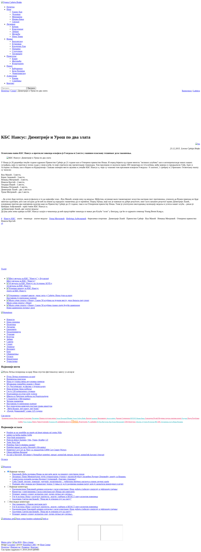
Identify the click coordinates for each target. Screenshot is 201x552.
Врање (10, 39)
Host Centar (45, 545)
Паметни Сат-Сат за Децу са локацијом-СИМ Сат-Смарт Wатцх (36, 450)
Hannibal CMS (29, 545)
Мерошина (17, 17)
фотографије (111, 418)
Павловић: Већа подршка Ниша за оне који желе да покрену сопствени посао (48, 474)
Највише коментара (18, 487)
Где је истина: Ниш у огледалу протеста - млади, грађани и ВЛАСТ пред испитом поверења (55, 496)
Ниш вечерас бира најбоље (19, 389)
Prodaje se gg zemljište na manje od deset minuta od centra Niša (34, 432)
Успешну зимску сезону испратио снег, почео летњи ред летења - (42, 494)
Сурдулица (17, 51)
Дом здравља (27, 422)
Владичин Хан (19, 46)
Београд (89, 418)
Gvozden (11, 545)
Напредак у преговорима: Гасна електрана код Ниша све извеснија (43, 491)
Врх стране (28, 542)
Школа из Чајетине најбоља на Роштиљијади (27, 396)
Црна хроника (13, 322)
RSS (19, 542)
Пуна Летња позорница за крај (21, 376)
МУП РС (133, 418)
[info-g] (44, 519)
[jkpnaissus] (6, 312)
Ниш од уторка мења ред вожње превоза (25, 381)
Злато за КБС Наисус (16, 291)
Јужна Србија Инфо (79, 418)
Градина (185, 418)
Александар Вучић (151, 418)
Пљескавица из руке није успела (22, 394)
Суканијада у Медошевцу (18, 399)
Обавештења (12, 354)
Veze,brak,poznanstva (16, 437)
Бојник (15, 26)
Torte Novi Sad (13, 442)
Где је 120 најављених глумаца (21, 391)
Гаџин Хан (17, 12)
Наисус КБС (9, 218)
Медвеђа (16, 34)
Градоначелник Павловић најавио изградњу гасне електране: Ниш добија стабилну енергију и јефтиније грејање (64, 489)
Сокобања (16, 81)
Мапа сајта (6, 542)
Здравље (10, 346)
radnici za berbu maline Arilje (19, 435)
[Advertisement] (100, 112)
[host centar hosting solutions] (27, 519)
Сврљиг (16, 22)
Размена (25, 547)
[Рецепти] (6, 467)
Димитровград (19, 73)
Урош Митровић (57, 218)
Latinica (196, 91)
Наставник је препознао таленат (22, 403)
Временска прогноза (16, 379)
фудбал (99, 422)
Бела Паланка (18, 71)
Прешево (16, 49)
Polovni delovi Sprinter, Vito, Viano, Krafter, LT (27, 440)
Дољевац (16, 14)
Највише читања (17, 471)
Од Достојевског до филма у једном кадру (26, 386)
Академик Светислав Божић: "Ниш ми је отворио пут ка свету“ (42, 499)
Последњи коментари (19, 502)
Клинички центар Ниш (10, 418)
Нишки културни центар (47, 418)
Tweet (3, 269)
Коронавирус (102, 418)
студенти (145, 422)
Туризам (10, 334)
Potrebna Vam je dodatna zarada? (21, 445)
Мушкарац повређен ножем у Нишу (23, 384)
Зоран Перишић (61, 418)
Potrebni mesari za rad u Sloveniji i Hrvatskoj (26, 447)
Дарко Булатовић (43, 422)
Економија (11, 329)
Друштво (11, 327)
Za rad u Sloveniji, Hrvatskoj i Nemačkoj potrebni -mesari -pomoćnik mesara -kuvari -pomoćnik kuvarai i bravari (55, 455)
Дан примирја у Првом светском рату (29, 504)
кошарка (95, 418)
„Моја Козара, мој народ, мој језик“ (23, 408)
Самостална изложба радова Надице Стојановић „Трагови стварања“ (44, 479)
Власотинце (17, 29)
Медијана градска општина (167, 418)
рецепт (179, 418)
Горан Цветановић (118, 422)
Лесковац (11, 24)
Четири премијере (15, 401)
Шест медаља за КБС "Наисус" (21, 281)
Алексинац (12, 76)
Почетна (10, 7)
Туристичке (12, 361)
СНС (159, 422)
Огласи (10, 356)
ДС (89, 422)
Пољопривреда (14, 332)
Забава (10, 339)
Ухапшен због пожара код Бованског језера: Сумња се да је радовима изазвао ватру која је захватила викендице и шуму (67, 484)
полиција (21, 418)
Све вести (5, 416)
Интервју (11, 349)
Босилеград (17, 41)
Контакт (10, 83)
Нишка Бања (18, 19)
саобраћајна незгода (64, 422)
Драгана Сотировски (123, 418)
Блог (9, 351)
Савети (10, 342)
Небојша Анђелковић (76, 218)
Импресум (15, 547)
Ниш (9, 9)
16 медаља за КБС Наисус (19, 286)
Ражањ (15, 78)
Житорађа (16, 61)
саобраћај (93, 422)
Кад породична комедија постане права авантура (29, 406)
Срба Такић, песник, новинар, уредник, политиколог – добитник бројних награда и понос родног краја (60, 481)
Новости (11, 319)
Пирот (10, 66)
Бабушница (17, 68)
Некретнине (12, 359)
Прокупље (11, 56)
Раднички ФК (152, 422)
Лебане (15, 31)
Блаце (15, 58)
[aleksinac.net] (7, 519)
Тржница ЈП (53, 422)
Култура (10, 337)
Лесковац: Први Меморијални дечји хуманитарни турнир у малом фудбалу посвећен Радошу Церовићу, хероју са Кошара (69, 476)
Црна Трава (17, 36)
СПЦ (126, 422)
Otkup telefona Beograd (17, 452)
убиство (139, 422)
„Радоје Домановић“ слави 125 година (24, 411)
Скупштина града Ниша (169, 422)
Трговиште (17, 54)
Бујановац (16, 44)
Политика (11, 324)
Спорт (13, 91)
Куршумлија (18, 63)
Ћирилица (187, 91)
